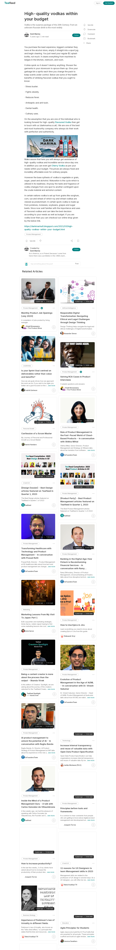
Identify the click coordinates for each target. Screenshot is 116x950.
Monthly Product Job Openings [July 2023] (36, 314)
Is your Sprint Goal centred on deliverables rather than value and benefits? (36, 373)
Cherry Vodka (58, 165)
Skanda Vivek (34, 695)
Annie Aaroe (29, 631)
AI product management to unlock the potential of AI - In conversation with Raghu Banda (37, 741)
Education (65, 923)
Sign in (98, 3)
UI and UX (65, 863)
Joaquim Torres (70, 825)
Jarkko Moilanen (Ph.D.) (72, 765)
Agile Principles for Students (74, 928)
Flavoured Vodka (63, 122)
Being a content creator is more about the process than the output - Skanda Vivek (37, 677)
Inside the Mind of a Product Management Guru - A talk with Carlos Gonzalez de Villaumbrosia (38, 803)
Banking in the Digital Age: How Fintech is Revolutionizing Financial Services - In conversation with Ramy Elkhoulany (76, 564)
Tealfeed (67, 516)
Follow (76, 35)
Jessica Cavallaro (70, 941)
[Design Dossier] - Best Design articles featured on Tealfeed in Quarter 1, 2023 (37, 491)
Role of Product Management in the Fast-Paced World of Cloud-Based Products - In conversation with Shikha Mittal (77, 437)
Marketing (26, 609)
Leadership (27, 366)
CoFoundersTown (70, 455)
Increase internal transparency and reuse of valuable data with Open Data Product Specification (76, 748)
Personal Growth (28, 428)
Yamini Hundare (31, 445)
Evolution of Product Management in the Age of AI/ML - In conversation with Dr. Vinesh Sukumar (77, 684)
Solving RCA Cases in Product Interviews (75, 378)
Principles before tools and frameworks (73, 810)
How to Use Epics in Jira (72, 625)
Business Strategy (29, 915)
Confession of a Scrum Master (36, 433)
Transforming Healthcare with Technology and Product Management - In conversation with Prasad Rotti (37, 553)
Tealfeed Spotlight (33, 693)
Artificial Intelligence (69, 308)
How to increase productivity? (36, 863)
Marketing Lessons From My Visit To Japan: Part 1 (38, 616)
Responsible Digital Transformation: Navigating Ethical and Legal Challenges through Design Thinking (75, 318)
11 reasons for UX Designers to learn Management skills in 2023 (76, 870)
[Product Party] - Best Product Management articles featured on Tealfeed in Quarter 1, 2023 (77, 501)
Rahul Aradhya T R (70, 885)
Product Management (33, 234)
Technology (66, 740)
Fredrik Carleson (31, 390)
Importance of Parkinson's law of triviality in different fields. (37, 921)
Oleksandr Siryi (69, 636)
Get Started (109, 3)
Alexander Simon (70, 333)
